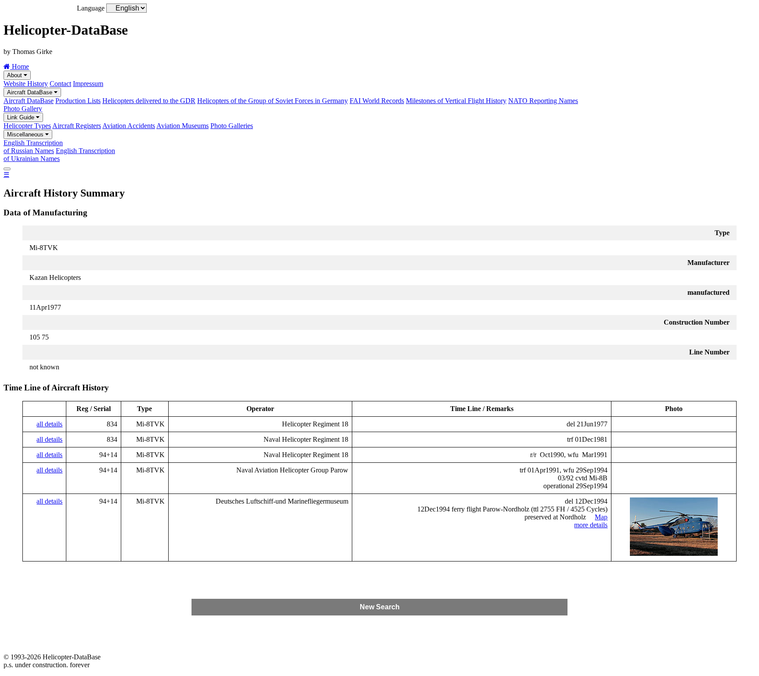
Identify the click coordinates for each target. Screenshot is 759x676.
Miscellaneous (26, 134)
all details (49, 424)
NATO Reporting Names (543, 100)
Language (91, 8)
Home (19, 66)
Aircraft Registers (76, 125)
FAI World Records (377, 100)
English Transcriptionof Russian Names (33, 146)
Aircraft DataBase (30, 92)
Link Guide (21, 117)
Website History (26, 83)
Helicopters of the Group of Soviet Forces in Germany (272, 100)
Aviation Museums (182, 125)
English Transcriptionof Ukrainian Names (59, 154)
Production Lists (78, 100)
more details (590, 525)
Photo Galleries (231, 125)
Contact (60, 83)
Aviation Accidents (128, 125)
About (15, 75)
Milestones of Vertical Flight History (456, 100)
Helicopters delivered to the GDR (148, 100)
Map (601, 517)
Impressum (88, 83)
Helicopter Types (27, 125)
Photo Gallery (23, 108)
